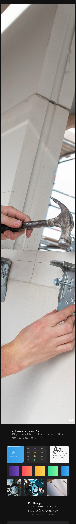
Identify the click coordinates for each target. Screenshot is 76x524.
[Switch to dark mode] (73, 2)
